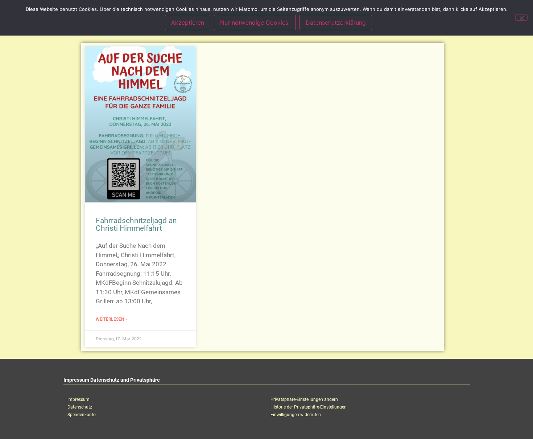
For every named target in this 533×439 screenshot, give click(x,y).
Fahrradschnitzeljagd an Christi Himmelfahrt (136, 224)
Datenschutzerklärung (336, 22)
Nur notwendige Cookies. (255, 22)
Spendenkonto (81, 414)
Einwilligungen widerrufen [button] (295, 414)
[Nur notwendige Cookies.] (521, 17)
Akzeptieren (187, 22)
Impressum (78, 399)
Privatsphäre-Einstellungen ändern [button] (304, 399)
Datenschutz (79, 407)
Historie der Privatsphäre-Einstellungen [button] (308, 407)
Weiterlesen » (112, 319)
